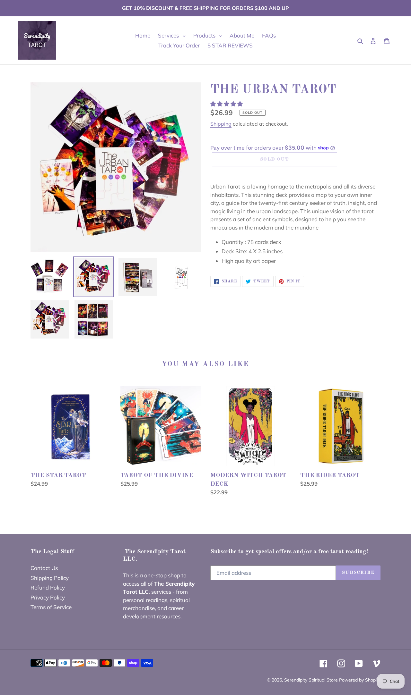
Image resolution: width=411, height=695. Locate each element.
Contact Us (44, 568)
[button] (227, 103)
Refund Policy (48, 587)
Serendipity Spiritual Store (311, 680)
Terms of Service (51, 607)
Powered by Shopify (359, 680)
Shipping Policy (50, 577)
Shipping (221, 124)
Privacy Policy (48, 597)
